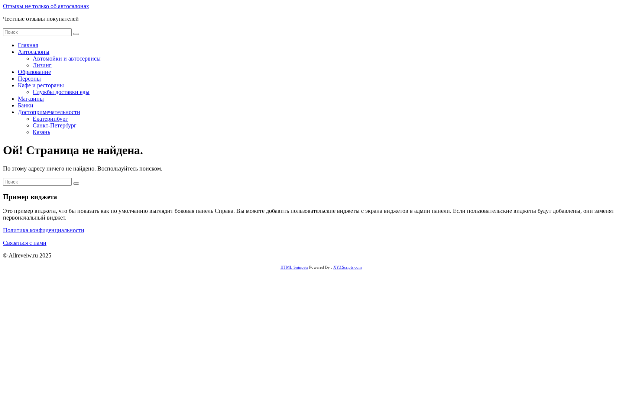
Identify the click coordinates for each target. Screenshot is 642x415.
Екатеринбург (50, 119)
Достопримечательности (49, 112)
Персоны (29, 78)
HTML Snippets (294, 267)
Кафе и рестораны (41, 85)
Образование (34, 72)
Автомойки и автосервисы (67, 58)
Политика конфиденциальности (43, 230)
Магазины (31, 98)
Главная (28, 45)
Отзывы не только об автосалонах (46, 6)
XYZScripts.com (347, 267)
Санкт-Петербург (55, 125)
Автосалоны (33, 52)
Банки (25, 105)
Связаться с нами (24, 243)
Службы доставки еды (61, 92)
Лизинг (42, 65)
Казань (41, 132)
